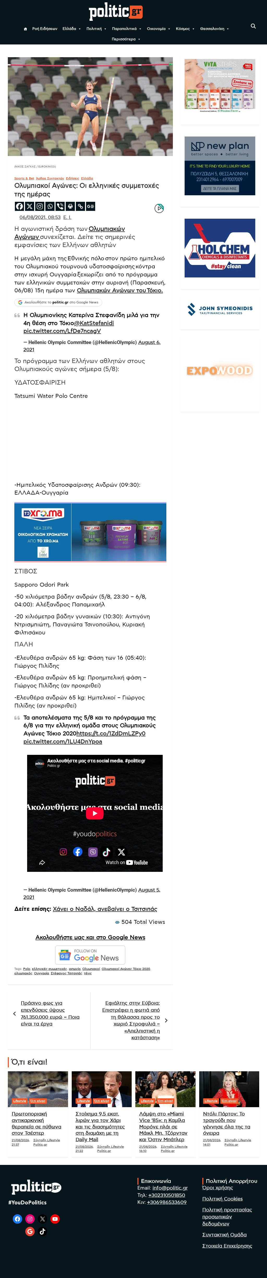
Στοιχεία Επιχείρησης (227, 1246)
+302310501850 (166, 1195)
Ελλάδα (69, 29)
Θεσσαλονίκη (212, 29)
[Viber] (60, 206)
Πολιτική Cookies (222, 1199)
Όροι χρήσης (217, 1187)
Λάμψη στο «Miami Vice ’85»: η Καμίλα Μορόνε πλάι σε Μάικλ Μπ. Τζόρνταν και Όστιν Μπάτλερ (163, 1127)
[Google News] (90, 206)
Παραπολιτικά (124, 29)
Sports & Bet (24, 178)
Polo (26, 968)
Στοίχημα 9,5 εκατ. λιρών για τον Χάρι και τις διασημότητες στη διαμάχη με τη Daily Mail (100, 1127)
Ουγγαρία (41, 973)
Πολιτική (94, 29)
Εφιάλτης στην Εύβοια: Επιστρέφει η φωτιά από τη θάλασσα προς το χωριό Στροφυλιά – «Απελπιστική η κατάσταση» (131, 1020)
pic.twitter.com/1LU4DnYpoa (62, 741)
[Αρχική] (25, 29)
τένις (88, 973)
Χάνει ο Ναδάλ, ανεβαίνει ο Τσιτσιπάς (105, 909)
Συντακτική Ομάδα (224, 1234)
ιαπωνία (75, 968)
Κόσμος (183, 29)
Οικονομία (156, 29)
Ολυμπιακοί (91, 968)
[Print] (70, 206)
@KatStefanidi (94, 323)
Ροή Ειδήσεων (44, 29)
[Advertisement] (90, 440)
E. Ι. (67, 217)
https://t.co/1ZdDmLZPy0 (110, 733)
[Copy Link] (80, 206)
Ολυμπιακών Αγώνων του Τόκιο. (120, 290)
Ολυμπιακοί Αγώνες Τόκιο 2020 (126, 968)
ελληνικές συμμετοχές (49, 968)
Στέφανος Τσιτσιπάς (66, 973)
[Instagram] (39, 206)
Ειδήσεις (72, 178)
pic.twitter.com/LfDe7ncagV (62, 331)
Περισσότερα (124, 39)
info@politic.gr (170, 1188)
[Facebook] (19, 206)
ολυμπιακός (23, 973)
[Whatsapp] (49, 206)
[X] (29, 206)
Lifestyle (19, 1100)
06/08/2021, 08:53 (40, 217)
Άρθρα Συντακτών (50, 178)
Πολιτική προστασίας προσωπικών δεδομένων (227, 1217)
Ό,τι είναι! (38, 1100)
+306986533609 (167, 1202)
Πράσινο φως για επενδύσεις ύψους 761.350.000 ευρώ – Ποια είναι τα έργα (50, 1014)
